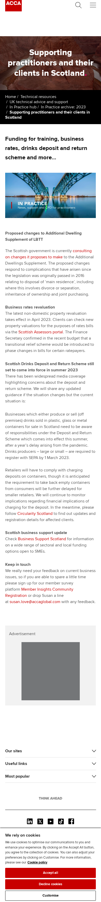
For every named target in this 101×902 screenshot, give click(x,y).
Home (10, 96)
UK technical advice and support (39, 101)
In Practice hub (23, 107)
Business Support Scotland (42, 539)
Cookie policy (37, 862)
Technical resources (38, 96)
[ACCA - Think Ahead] (13, 10)
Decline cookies (50, 884)
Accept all (50, 873)
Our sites (13, 751)
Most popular (17, 776)
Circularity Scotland (35, 513)
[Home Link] (50, 798)
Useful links (16, 763)
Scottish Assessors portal (40, 332)
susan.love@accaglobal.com (35, 601)
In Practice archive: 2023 (63, 107)
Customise (50, 895)
